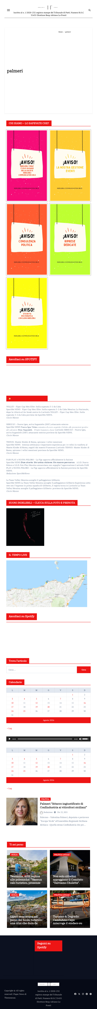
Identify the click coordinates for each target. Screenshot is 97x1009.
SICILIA (14, 854)
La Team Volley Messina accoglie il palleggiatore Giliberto (33, 480)
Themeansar (9, 997)
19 (36, 707)
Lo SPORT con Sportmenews (28, 398)
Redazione (48, 812)
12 (36, 703)
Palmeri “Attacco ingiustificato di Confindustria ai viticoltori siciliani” (63, 805)
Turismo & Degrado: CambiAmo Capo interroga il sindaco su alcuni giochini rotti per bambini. (68, 923)
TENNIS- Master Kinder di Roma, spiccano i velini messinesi (34, 442)
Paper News (19, 994)
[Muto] (80, 739)
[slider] (45, 739)
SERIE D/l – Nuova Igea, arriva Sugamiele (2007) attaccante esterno (37, 424)
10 (12, 703)
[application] (48, 738)
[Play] (9, 739)
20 (48, 707)
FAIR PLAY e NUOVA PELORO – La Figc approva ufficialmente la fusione (39, 459)
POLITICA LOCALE (61, 854)
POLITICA (45, 799)
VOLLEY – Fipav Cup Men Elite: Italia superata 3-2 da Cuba (33, 406)
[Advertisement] (74, 72)
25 (24, 711)
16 (85, 703)
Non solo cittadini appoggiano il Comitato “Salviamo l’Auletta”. (68, 879)
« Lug (9, 728)
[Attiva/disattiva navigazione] (8, 10)
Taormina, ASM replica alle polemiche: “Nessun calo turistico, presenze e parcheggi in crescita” (26, 881)
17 (12, 707)
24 (12, 711)
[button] (26, 165)
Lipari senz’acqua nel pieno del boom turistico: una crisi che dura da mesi (26, 921)
